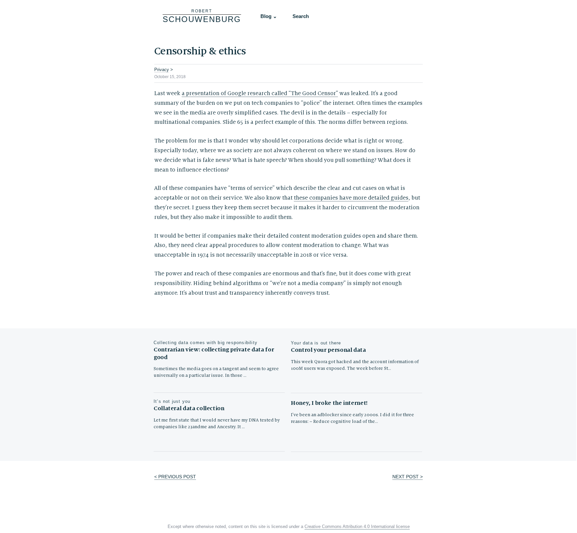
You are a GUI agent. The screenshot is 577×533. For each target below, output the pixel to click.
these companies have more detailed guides (351, 198)
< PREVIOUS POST (175, 476)
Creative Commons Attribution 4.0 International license (357, 526)
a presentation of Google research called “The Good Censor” (260, 93)
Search (301, 16)
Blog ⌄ (268, 16)
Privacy (161, 69)
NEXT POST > (407, 476)
